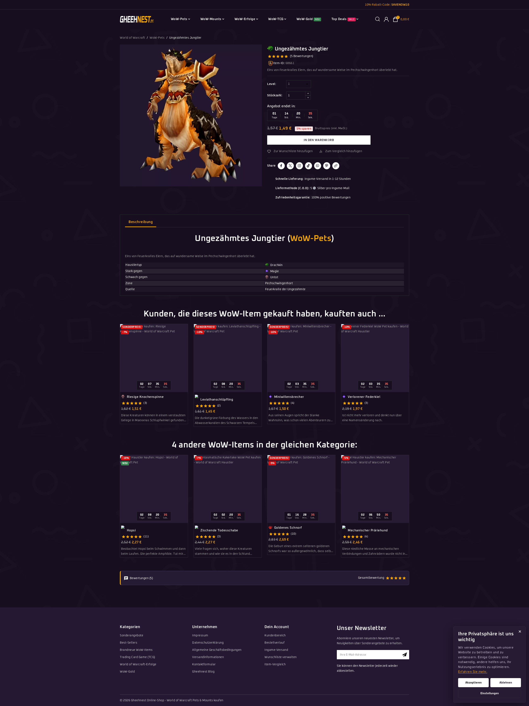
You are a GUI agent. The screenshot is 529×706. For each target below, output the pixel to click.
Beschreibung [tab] (141, 222)
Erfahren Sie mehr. (472, 671)
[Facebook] (281, 165)
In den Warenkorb (319, 140)
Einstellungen (489, 693)
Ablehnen (505, 682)
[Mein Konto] (386, 19)
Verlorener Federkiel (363, 396)
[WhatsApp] (317, 165)
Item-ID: (279, 63)
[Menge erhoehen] (308, 93)
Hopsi (131, 530)
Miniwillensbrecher (288, 396)
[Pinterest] (326, 165)
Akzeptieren (473, 682)
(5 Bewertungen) (301, 56)
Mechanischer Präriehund (367, 530)
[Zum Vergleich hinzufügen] (186, 336)
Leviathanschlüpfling (216, 399)
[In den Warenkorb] (186, 350)
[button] (377, 19)
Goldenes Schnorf (287, 527)
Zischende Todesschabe (219, 530)
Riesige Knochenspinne (145, 396)
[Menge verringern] (308, 97)
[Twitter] (290, 165)
